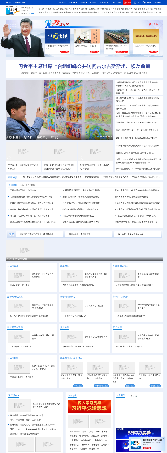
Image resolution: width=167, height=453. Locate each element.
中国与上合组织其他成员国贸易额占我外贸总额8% (138, 145)
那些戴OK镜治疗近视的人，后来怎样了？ (80, 209)
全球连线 (92, 9)
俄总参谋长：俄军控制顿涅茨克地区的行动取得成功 (137, 209)
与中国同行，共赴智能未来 (74, 315)
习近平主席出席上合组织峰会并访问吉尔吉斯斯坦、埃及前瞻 (84, 65)
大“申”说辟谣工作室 (101, 386)
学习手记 (153, 51)
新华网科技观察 (68, 296)
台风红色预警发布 (124, 162)
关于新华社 (62, 2)
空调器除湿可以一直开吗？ (21, 377)
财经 (66, 9)
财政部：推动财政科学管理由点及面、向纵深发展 (31, 209)
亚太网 (143, 12)
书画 (122, 9)
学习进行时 (43, 9)
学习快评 (64, 51)
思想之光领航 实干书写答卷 (85, 45)
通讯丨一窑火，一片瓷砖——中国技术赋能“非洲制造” (33, 429)
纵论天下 (73, 449)
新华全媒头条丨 (39, 403)
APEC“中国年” (101, 431)
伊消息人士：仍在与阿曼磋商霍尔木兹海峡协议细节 (137, 203)
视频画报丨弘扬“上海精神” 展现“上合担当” (80, 73)
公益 (131, 12)
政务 (147, 9)
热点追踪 (64, 327)
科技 (102, 9)
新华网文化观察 (120, 296)
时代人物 (95, 435)
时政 (54, 9)
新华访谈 (64, 265)
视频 (139, 9)
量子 (110, 9)
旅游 (103, 12)
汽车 (44, 12)
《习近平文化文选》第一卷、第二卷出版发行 (135, 90)
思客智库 (84, 9)
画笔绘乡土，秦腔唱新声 (79, 234)
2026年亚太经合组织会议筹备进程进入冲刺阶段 (137, 137)
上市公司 (150, 12)
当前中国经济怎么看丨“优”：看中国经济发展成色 (137, 130)
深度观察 (12, 395)
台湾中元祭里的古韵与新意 (32, 415)
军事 (131, 9)
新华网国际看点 (120, 265)
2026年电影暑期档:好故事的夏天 (146, 168)
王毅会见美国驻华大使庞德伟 (23, 190)
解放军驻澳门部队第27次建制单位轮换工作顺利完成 (33, 222)
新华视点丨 (15, 433)
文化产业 (157, 12)
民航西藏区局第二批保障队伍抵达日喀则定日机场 (106, 177)
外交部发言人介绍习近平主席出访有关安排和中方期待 (123, 73)
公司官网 (24, 10)
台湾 (78, 9)
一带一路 (137, 12)
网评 (70, 9)
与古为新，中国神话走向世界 (130, 234)
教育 (98, 9)
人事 (58, 9)
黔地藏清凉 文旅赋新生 (30, 433)
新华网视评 (12, 265)
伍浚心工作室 (155, 386)
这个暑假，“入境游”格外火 (96, 336)
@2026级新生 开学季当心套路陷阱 (78, 346)
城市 (99, 12)
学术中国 (75, 12)
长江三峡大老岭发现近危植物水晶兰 (78, 215)
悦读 (127, 12)
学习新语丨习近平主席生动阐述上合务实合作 (40, 73)
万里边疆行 (74, 440)
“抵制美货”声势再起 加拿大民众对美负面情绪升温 (136, 222)
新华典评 (86, 444)
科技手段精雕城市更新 (17, 258)
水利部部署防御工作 (141, 162)
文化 (118, 9)
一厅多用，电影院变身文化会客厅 (130, 315)
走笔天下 (105, 444)
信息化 (60, 12)
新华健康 (117, 327)
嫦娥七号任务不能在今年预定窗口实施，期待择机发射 (123, 378)
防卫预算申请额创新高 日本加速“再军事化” (134, 285)
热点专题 (72, 395)
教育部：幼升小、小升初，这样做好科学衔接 (29, 215)
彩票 (115, 12)
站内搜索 (148, 2)
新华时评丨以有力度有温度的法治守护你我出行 (136, 122)
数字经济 (67, 12)
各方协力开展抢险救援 (134, 85)
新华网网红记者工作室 (71, 358)
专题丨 (119, 113)
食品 (48, 12)
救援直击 (155, 190)
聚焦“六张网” (88, 431)
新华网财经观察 (15, 296)
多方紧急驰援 (124, 116)
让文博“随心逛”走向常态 (20, 346)
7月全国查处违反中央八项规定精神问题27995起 (31, 196)
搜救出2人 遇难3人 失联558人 (144, 116)
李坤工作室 (78, 386)
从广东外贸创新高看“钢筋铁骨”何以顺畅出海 (29, 315)
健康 (127, 9)
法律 (151, 9)
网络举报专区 (158, 2)
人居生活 (54, 12)
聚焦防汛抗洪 (101, 440)
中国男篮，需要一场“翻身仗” (28, 420)
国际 (62, 9)
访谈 (135, 9)
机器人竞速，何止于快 (19, 285)
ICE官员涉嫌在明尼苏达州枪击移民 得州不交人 (135, 215)
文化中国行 (84, 435)
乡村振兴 (82, 12)
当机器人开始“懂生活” (94, 306)
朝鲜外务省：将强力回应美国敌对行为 (131, 196)
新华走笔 (95, 444)
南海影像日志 (87, 440)
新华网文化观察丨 (124, 168)
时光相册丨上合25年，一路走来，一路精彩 (33, 137)
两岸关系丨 (15, 415)
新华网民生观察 (15, 327)
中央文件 (157, 9)
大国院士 (105, 435)
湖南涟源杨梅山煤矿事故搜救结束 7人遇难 (80, 222)
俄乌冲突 (83, 449)
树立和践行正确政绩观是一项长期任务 (36, 234)
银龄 (88, 12)
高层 (49, 9)
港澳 (74, 9)
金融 (40, 12)
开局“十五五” (75, 431)
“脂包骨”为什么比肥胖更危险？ (129, 346)
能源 (107, 12)
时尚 (123, 12)
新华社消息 (74, 444)
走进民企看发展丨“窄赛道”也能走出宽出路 (80, 196)
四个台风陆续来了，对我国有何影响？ (79, 285)
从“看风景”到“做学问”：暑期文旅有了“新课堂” (81, 190)
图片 (143, 9)
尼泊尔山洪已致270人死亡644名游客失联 (133, 190)
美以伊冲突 (94, 449)
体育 (114, 9)
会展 (111, 12)
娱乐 (119, 12)
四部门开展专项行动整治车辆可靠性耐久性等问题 (31, 203)
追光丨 (13, 420)
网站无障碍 (117, 2)
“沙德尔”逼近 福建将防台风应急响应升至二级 (141, 159)
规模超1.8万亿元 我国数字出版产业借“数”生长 (136, 153)
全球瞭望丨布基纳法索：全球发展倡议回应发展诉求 (32, 424)
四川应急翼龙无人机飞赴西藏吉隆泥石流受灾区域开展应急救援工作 (52, 177)
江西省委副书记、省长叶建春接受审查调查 (81, 203)
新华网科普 (12, 358)
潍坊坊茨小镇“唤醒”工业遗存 (58, 168)
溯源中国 (93, 12)
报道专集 (153, 24)
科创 (106, 9)
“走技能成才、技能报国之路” (145, 45)
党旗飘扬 (73, 435)
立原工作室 (130, 386)
